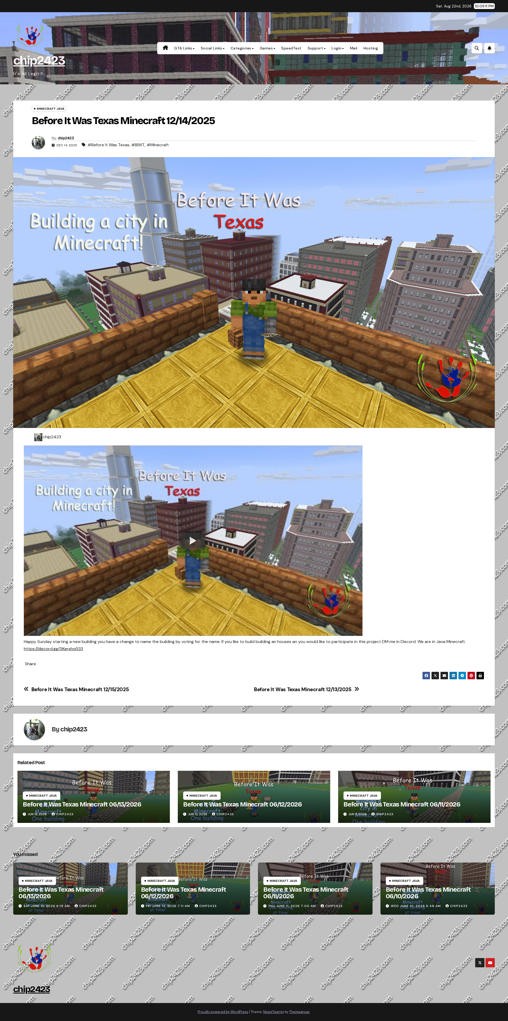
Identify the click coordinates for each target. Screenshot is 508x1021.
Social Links (211, 48)
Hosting (371, 48)
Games (266, 48)
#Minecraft (158, 145)
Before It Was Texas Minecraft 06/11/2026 (401, 804)
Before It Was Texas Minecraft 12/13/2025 (303, 689)
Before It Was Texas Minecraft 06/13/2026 (82, 804)
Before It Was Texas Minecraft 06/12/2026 (242, 804)
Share (30, 664)
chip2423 (39, 60)
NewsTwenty (273, 1012)
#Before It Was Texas (108, 145)
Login (337, 48)
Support (315, 48)
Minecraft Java (51, 109)
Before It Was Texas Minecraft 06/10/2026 (428, 893)
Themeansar (299, 1012)
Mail (353, 48)
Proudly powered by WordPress (223, 1012)
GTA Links (183, 48)
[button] (476, 48)
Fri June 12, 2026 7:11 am (168, 906)
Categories (241, 48)
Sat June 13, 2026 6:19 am (47, 906)
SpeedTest (291, 48)
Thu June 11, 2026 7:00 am (292, 906)
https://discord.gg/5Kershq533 (53, 648)
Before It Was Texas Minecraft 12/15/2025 (80, 689)
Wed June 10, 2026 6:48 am (416, 906)
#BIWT (138, 145)
